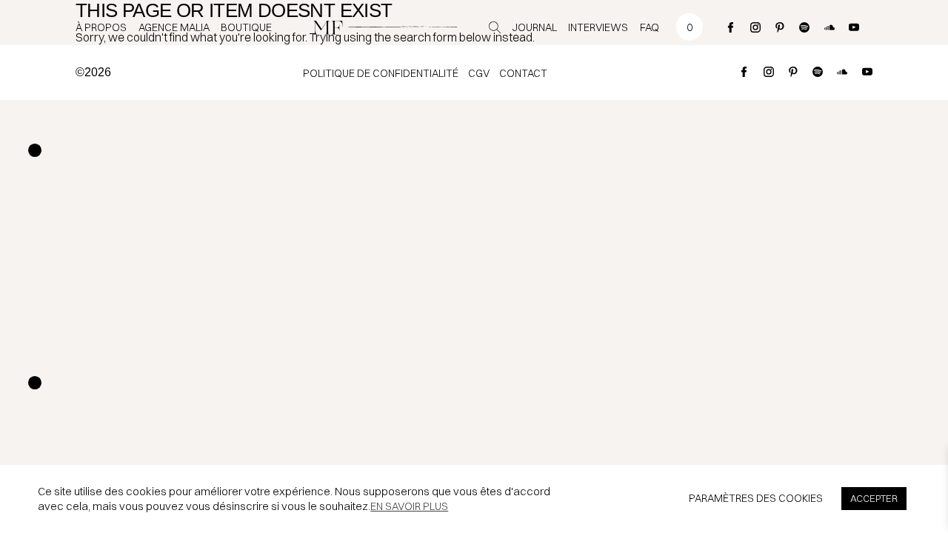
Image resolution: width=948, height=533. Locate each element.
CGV (479, 73)
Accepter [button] (874, 498)
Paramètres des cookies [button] (756, 498)
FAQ (649, 27)
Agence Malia (174, 27)
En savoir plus (409, 506)
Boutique (246, 27)
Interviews (598, 27)
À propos (101, 27)
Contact (523, 73)
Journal (535, 27)
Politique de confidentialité (380, 73)
